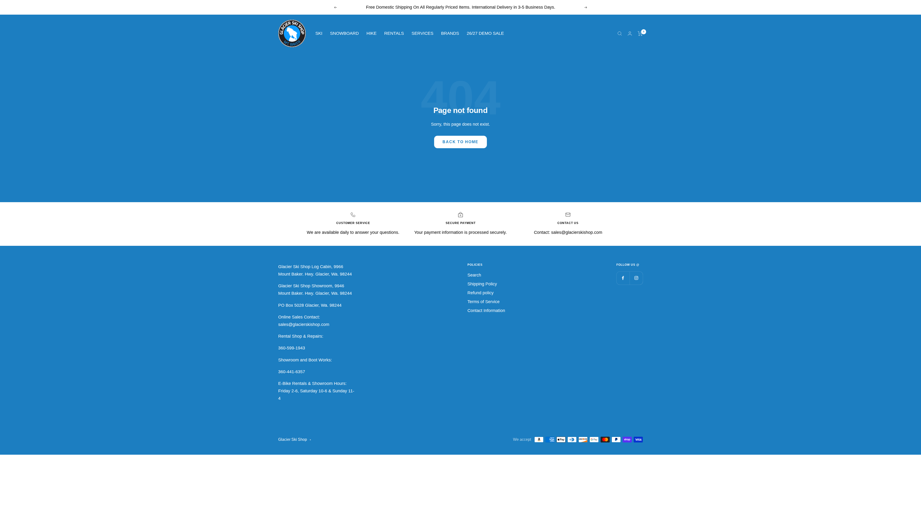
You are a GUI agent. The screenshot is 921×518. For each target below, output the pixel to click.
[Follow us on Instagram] (636, 278)
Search (474, 275)
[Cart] (640, 33)
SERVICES (422, 33)
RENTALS (394, 33)
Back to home (460, 142)
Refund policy (480, 292)
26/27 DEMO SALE (485, 33)
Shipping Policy (482, 284)
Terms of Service (483, 301)
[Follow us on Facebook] (623, 278)
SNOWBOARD (344, 33)
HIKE (371, 33)
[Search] (620, 33)
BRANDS (450, 33)
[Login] (630, 33)
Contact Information (486, 310)
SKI (318, 33)
